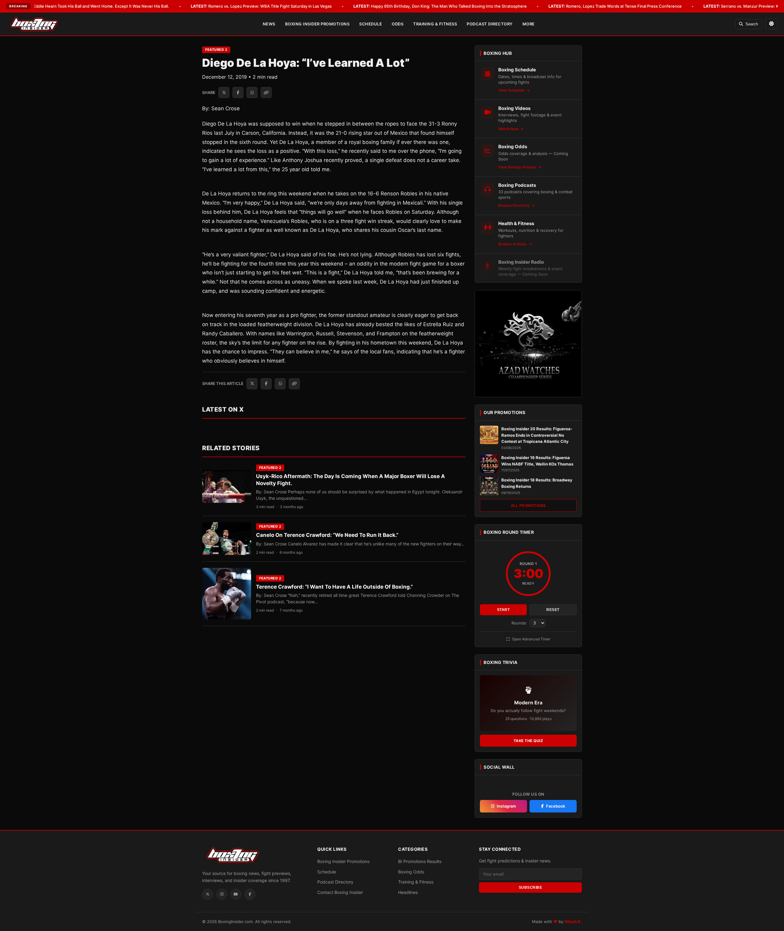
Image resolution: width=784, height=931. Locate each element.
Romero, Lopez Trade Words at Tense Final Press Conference (615, 6)
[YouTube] (235, 894)
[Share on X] (223, 92)
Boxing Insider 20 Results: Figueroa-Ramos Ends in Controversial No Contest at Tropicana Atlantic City (536, 435)
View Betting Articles (517, 167)
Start (503, 610)
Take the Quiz (528, 740)
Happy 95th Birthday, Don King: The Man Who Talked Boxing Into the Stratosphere (440, 6)
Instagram (506, 806)
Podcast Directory (490, 23)
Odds (397, 23)
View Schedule (512, 90)
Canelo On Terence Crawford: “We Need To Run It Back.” (327, 535)
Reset (553, 610)
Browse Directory (514, 205)
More (528, 23)
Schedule (370, 23)
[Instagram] (221, 894)
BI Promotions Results (419, 861)
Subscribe (530, 887)
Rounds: (519, 622)
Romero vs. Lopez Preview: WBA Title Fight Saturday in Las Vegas (261, 6)
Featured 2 (216, 49)
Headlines (408, 892)
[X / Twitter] (207, 894)
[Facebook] (249, 894)
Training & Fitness (435, 23)
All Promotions (528, 505)
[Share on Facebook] (237, 92)
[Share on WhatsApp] (252, 92)
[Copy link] (266, 92)
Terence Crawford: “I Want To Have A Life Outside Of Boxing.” (334, 587)
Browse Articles (513, 244)
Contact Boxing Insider (340, 892)
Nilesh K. (573, 921)
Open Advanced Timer (530, 639)
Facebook (555, 806)
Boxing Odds (411, 871)
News (269, 23)
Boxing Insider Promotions (317, 23)
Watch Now (508, 128)
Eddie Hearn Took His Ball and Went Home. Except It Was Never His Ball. (92, 6)
